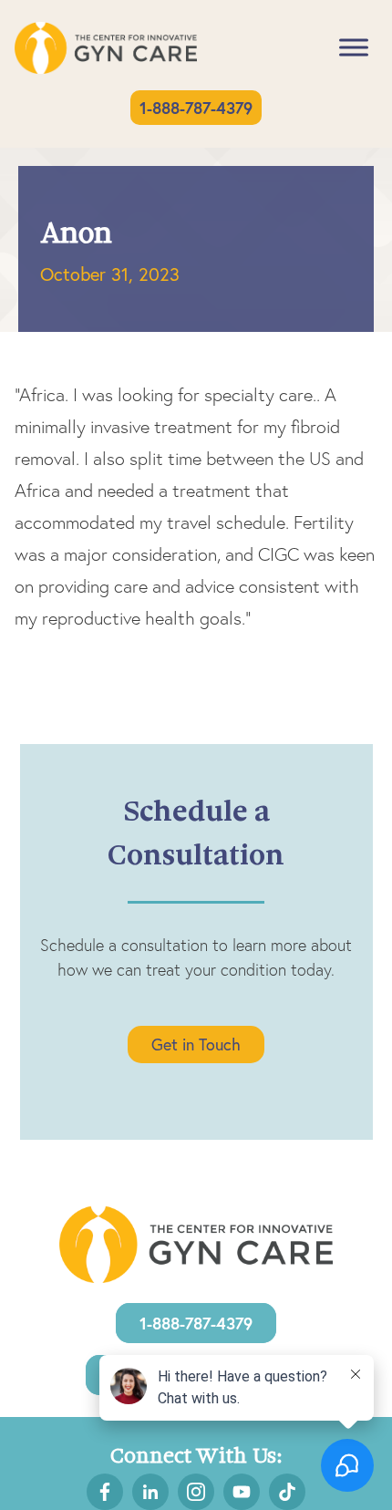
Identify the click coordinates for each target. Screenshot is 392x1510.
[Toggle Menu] (353, 48)
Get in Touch (196, 1044)
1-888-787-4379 (196, 108)
